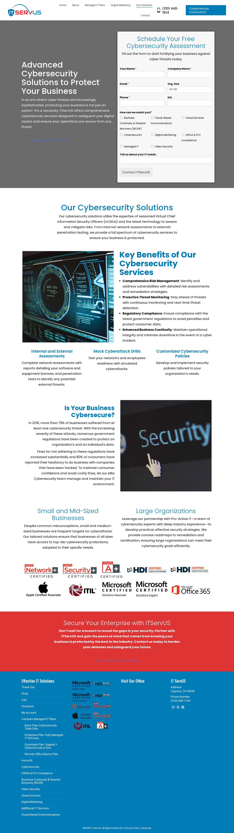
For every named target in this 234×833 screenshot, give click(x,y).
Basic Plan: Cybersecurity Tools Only (41, 727)
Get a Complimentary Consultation (117, 660)
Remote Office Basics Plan (41, 754)
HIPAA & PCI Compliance (37, 773)
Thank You (28, 687)
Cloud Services (195, 118)
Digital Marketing (165, 135)
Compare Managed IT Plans (38, 719)
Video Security (164, 146)
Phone (125, 97)
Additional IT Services (35, 808)
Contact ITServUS (136, 172)
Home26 (26, 760)
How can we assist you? (135, 112)
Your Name (128, 69)
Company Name (179, 69)
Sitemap (146, 828)
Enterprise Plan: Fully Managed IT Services (44, 736)
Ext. (170, 97)
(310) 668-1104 (170, 10)
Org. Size (173, 84)
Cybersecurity (133, 135)
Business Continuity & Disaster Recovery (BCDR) (133, 123)
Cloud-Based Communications (40, 814)
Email (124, 84)
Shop (24, 693)
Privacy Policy (132, 828)
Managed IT (131, 146)
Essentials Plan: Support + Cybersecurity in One (41, 746)
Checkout (27, 706)
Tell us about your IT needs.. (138, 154)
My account (28, 712)
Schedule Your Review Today (49, 140)
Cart (24, 700)
